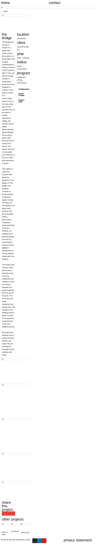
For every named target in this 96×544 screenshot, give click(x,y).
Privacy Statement (78, 540)
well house (25, 532)
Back (6, 11)
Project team (21, 101)
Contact (54, 3)
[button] (23, 88)
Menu (5, 3)
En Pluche (15, 531)
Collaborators (24, 89)
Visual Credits (21, 94)
